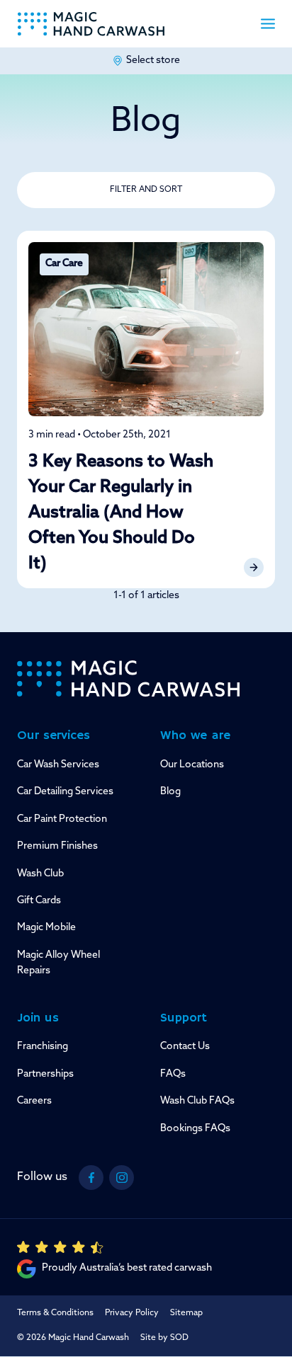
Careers (34, 1101)
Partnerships (45, 1074)
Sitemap (186, 1313)
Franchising (42, 1046)
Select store (153, 60)
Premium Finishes (57, 846)
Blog (170, 791)
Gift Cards (39, 900)
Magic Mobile (46, 927)
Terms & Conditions (55, 1313)
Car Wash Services (58, 765)
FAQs (173, 1074)
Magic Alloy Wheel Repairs (58, 963)
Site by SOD (164, 1338)
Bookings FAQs (195, 1128)
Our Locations (192, 765)
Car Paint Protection (62, 819)
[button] (268, 23)
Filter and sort (146, 189)
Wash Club (40, 874)
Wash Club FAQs (197, 1101)
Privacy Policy (132, 1313)
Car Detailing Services (65, 791)
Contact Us (185, 1046)
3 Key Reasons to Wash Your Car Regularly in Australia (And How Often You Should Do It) (120, 513)
